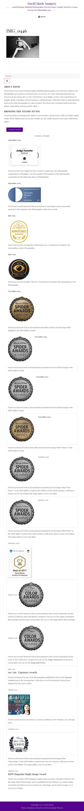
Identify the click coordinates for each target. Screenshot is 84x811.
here (27, 493)
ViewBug (23, 174)
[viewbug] (19, 231)
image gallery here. (38, 663)
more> (6, 121)
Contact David (14, 129)
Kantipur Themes (56, 808)
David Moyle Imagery (42, 3)
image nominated (55, 659)
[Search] (7, 81)
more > (36, 106)
